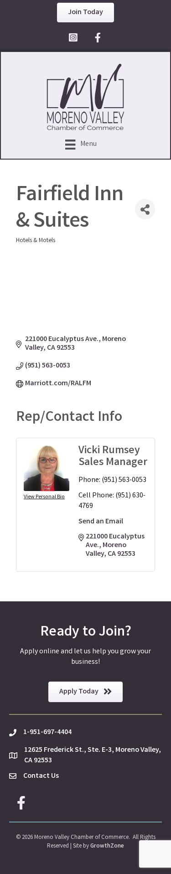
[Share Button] (145, 209)
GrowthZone (107, 846)
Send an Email (100, 522)
